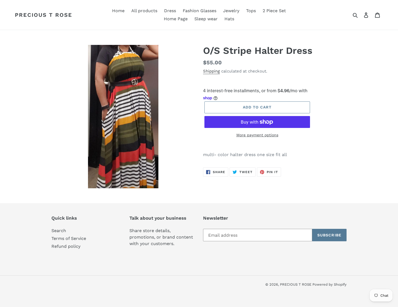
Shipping (211, 71)
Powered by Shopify (329, 284)
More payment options (257, 135)
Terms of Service (68, 238)
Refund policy (65, 246)
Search (58, 230)
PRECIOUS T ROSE (43, 15)
